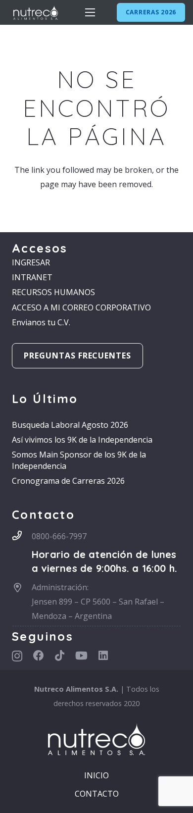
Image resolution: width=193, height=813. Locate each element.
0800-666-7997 (59, 536)
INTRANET (32, 277)
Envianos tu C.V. (41, 322)
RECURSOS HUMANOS (53, 292)
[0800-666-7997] (22, 535)
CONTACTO (97, 793)
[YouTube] (81, 655)
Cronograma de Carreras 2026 (68, 480)
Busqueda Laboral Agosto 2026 (70, 424)
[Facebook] (38, 655)
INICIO (96, 775)
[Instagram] (17, 656)
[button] (90, 12)
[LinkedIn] (103, 655)
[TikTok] (59, 655)
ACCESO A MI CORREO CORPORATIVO (81, 307)
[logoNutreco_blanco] (35, 12)
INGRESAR (31, 262)
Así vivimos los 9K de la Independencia (82, 439)
